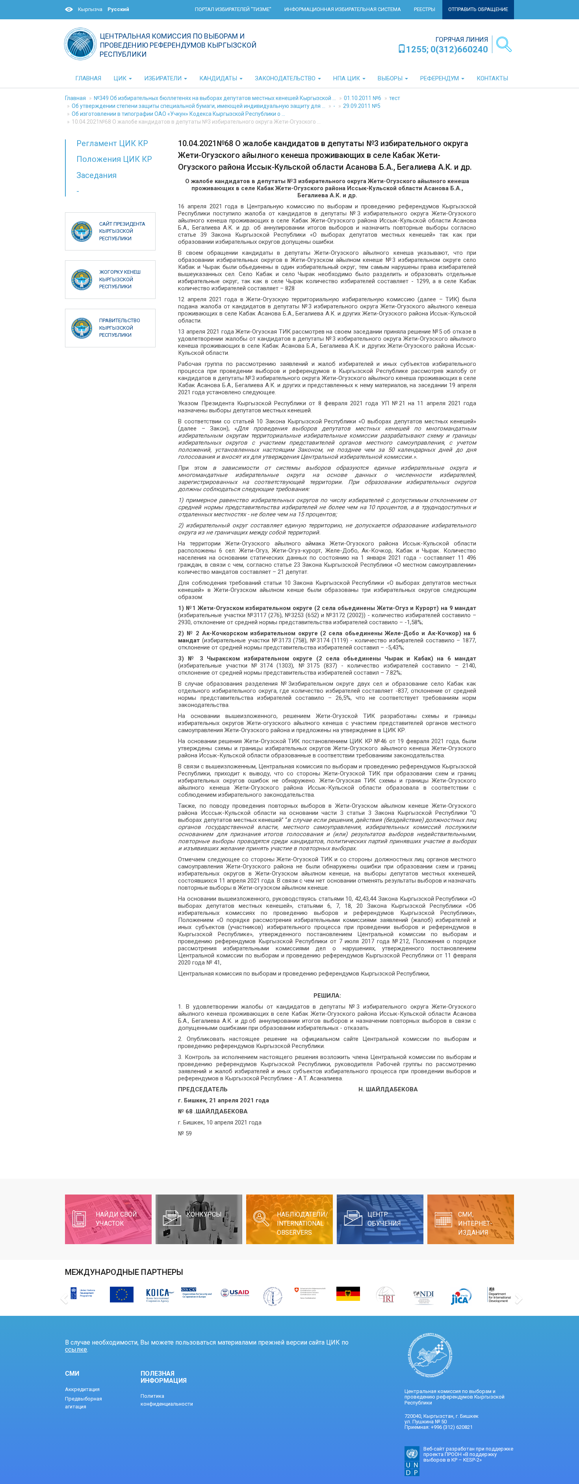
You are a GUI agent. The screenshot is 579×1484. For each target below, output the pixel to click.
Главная (75, 98)
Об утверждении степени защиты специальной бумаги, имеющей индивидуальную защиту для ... (198, 106)
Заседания (96, 175)
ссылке (76, 1349)
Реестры (424, 9)
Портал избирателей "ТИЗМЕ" (233, 9)
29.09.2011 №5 (361, 106)
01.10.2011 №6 (362, 98)
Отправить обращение (478, 9)
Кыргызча (90, 9)
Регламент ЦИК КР (112, 143)
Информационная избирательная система (342, 9)
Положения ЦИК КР (114, 159)
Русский (118, 9)
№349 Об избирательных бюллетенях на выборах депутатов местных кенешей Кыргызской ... (215, 98)
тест (394, 98)
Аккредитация (82, 1389)
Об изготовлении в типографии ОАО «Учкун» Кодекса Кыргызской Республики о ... (178, 114)
